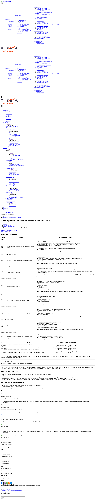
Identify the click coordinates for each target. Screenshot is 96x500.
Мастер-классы (23, 25)
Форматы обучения (21, 20)
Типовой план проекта (42, 23)
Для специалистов (23, 31)
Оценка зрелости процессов (43, 14)
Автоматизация (37, 24)
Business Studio (40, 19)
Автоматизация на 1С (42, 27)
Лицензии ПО (37, 42)
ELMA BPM (39, 29)
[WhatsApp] (7, 483)
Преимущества (20, 26)
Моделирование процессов (43, 9)
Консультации (37, 7)
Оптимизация (37, 34)
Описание (3, 230)
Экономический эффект (42, 33)
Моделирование (38, 18)
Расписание (19, 19)
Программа (8, 230)
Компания (7, 19)
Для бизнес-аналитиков (25, 30)
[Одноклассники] (9, 483)
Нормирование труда (39, 38)
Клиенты (10, 26)
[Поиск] (2, 3)
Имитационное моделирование (44, 12)
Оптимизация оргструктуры (43, 37)
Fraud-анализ (37, 39)
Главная (3, 24)
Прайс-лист (19, 33)
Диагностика (37, 13)
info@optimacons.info (12, 217)
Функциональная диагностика (44, 16)
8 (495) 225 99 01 (6, 489)
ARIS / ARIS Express (41, 22)
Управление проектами (42, 26)
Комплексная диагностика (43, 17)
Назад (9, 111)
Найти (2, 497)
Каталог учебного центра (23, 17)
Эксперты (10, 24)
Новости (10, 25)
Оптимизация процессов (42, 36)
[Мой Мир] (11, 483)
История (10, 22)
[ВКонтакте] (1, 483)
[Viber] (5, 483)
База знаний (55, 24)
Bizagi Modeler (40, 21)
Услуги (32, 4)
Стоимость (14, 230)
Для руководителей (24, 29)
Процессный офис (38, 31)
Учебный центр (17, 15)
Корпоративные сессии (25, 22)
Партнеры (10, 28)
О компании (11, 21)
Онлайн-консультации (24, 24)
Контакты (10, 29)
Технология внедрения (42, 32)
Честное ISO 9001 (38, 41)
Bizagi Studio (40, 28)
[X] (3, 483)
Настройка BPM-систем (42, 10)
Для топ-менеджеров (24, 28)
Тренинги (21, 21)
